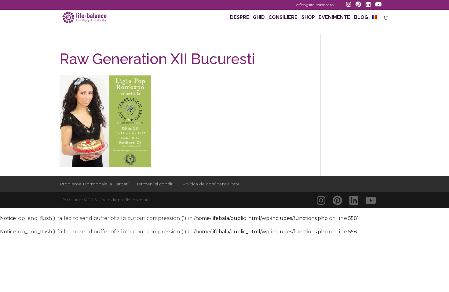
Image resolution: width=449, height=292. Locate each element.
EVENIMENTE (334, 17)
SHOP (308, 17)
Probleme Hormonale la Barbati (94, 184)
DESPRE (239, 17)
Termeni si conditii (155, 184)
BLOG (361, 17)
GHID (259, 17)
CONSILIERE (283, 17)
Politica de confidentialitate (211, 184)
